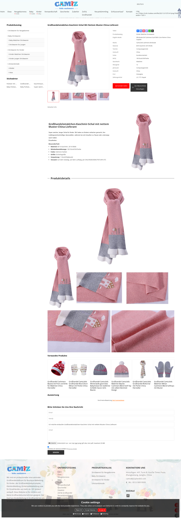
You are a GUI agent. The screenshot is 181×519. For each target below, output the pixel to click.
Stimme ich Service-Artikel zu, (62, 449)
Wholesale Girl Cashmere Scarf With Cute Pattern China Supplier (153, 38)
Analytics (86, 514)
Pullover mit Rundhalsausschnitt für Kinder (12, 84)
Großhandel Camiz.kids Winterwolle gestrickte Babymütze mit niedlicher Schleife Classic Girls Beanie (100, 385)
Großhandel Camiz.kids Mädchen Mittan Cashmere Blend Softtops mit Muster (164, 384)
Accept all (102, 510)
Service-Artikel (72, 449)
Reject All (79, 510)
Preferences (96, 514)
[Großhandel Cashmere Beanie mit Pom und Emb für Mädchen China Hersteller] (58, 369)
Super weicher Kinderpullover (39, 87)
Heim (2, 11)
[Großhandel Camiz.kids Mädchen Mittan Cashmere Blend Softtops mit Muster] (164, 369)
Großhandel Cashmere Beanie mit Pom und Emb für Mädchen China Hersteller (58, 384)
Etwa (9, 11)
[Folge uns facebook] (128, 495)
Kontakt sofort (122, 86)
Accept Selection (90, 510)
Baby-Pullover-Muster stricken (12, 87)
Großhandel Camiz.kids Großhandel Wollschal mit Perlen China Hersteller (142, 384)
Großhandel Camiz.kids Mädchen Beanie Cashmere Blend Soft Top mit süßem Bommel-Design (121, 385)
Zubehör (75, 11)
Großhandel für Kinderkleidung (25, 84)
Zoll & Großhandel (87, 13)
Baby (31, 11)
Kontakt (129, 11)
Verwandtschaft (51, 11)
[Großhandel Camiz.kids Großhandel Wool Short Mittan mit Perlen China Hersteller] (79, 369)
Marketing (105, 514)
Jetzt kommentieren (118, 400)
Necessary (78, 514)
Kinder (39, 11)
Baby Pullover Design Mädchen (25, 87)
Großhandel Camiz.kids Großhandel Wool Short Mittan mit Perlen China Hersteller (78, 384)
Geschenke (64, 11)
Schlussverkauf (117, 11)
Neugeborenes (20, 11)
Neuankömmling (101, 11)
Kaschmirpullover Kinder (39, 84)
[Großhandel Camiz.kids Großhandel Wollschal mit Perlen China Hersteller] (143, 369)
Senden (56, 452)
